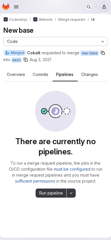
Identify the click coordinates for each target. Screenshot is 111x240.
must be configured (72, 169)
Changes (89, 74)
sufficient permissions (35, 181)
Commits (40, 74)
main (16, 60)
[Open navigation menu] (16, 6)
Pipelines (64, 74)
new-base (90, 53)
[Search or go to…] (88, 6)
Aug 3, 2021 (40, 59)
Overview (16, 74)
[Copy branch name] (102, 52)
